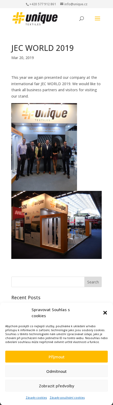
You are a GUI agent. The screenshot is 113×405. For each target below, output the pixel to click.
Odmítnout (56, 371)
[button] (105, 312)
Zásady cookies (36, 397)
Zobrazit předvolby (56, 385)
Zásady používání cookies (67, 397)
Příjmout (57, 356)
